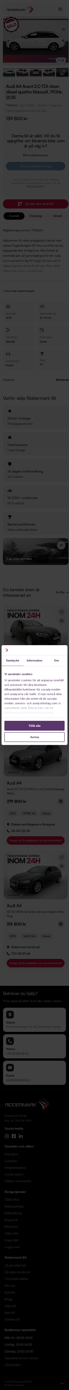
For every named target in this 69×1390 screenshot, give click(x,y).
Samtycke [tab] (12, 660)
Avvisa (34, 737)
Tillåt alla (34, 725)
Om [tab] (56, 660)
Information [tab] (34, 660)
